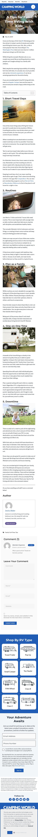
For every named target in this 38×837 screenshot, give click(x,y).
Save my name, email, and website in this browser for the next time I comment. (18, 617)
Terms (17, 765)
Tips (16, 532)
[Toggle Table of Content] (31, 93)
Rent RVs (17, 1)
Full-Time (12, 532)
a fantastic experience (17, 73)
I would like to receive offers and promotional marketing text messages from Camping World (18, 749)
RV (23, 41)
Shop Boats (24, 1)
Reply (32, 545)
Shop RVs (4, 1)
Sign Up (19, 770)
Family (7, 532)
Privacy (22, 765)
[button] (20, 832)
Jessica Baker (10, 511)
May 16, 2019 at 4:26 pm (20, 547)
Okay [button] (10, 832)
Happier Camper (14, 82)
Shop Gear (10, 1)
